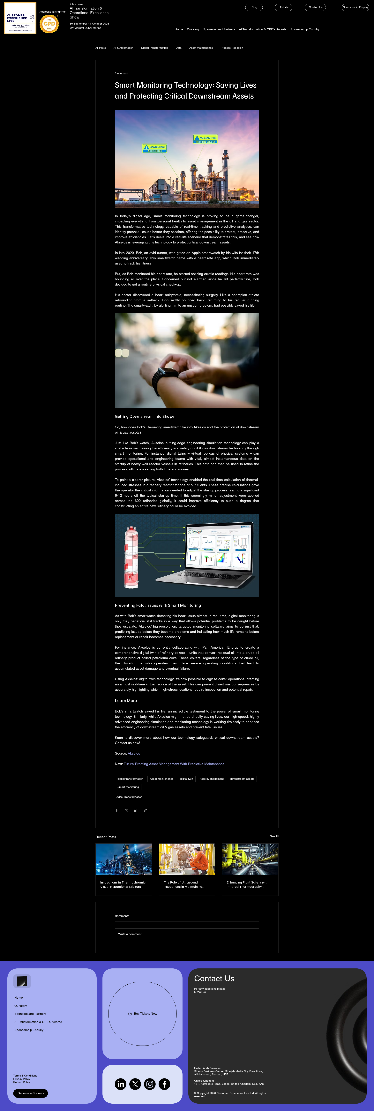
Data (179, 47)
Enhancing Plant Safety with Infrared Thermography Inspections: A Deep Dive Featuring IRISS (247, 884)
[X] (135, 1084)
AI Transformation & (86, 8)
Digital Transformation (154, 47)
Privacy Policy (21, 1078)
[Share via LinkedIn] (136, 810)
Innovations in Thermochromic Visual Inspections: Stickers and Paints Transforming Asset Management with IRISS (123, 884)
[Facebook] (164, 1084)
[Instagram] (150, 1084)
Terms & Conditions (25, 1075)
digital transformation (130, 778)
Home (18, 997)
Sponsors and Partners (30, 1014)
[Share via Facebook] (117, 810)
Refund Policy (21, 1082)
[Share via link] (145, 810)
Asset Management (212, 778)
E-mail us (200, 991)
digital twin (186, 778)
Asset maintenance (162, 778)
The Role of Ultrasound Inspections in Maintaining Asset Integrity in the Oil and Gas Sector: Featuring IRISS (184, 884)
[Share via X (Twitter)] (126, 810)
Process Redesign (232, 47)
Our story (20, 1006)
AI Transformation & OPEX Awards (38, 1022)
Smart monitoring (128, 786)
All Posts (100, 47)
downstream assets (242, 778)
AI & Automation (123, 47)
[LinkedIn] (120, 1084)
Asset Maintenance (201, 47)
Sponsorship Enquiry (28, 1030)
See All (274, 836)
